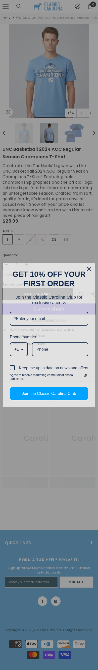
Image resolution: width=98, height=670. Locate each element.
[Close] (89, 269)
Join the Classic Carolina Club (49, 393)
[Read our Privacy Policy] (85, 376)
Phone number (23, 337)
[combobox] (19, 349)
